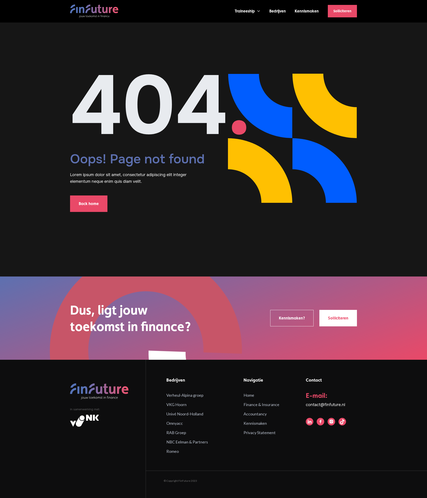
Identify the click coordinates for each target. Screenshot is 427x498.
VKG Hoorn (176, 404)
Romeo (172, 451)
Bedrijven (277, 11)
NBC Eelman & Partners (187, 441)
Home (249, 395)
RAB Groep (176, 432)
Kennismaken (307, 11)
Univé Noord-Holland (184, 413)
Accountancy (255, 413)
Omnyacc (174, 423)
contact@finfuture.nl (325, 404)
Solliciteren (342, 11)
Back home (89, 203)
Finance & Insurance (261, 404)
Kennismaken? (292, 318)
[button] (247, 11)
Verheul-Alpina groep (184, 395)
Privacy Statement (260, 432)
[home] (94, 11)
